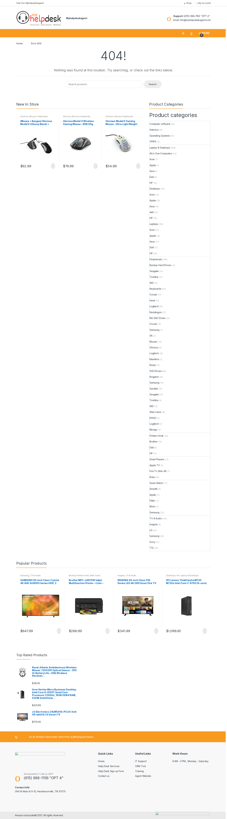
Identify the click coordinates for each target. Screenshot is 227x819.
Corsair (153, 294)
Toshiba (154, 276)
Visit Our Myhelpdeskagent (30, 3)
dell (151, 212)
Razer (153, 365)
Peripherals (42, 116)
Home (19, 43)
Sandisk (154, 388)
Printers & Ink (157, 435)
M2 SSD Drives (158, 318)
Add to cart (52, 166)
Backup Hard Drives (160, 265)
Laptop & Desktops (160, 147)
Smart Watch (156, 483)
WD (152, 282)
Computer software (160, 123)
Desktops (155, 188)
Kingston (154, 376)
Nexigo (153, 429)
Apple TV (155, 465)
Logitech (154, 306)
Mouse (32, 116)
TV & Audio (156, 518)
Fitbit (152, 500)
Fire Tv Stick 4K (158, 471)
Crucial (153, 323)
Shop (188, 3)
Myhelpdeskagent (76, 18)
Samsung (154, 329)
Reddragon (156, 312)
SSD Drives (156, 371)
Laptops (154, 224)
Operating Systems (160, 135)
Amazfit (153, 488)
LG (151, 530)
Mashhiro (154, 359)
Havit (152, 300)
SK (151, 335)
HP (151, 182)
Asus (152, 171)
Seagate (154, 271)
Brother (154, 441)
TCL (152, 547)
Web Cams (155, 412)
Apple (153, 165)
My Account (204, 3)
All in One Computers (161, 153)
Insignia (154, 524)
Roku (152, 477)
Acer (152, 159)
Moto (152, 506)
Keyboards (155, 288)
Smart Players (157, 459)
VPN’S (153, 141)
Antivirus (154, 129)
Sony (152, 542)
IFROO (153, 418)
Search (153, 84)
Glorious (24, 116)
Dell (152, 177)
